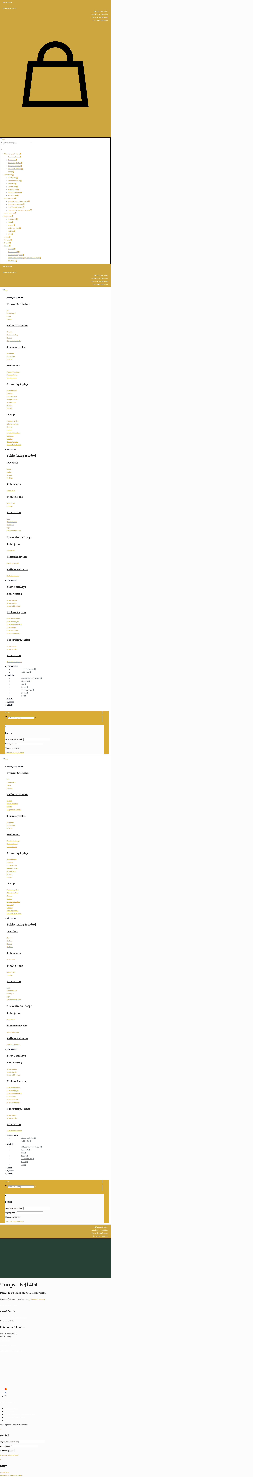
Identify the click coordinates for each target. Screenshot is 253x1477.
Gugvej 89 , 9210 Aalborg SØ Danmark (13, 1318)
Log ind (12, 1450)
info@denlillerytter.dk (7, 1345)
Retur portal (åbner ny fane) (14, 1417)
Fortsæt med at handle (8, 1475)
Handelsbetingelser (11, 1408)
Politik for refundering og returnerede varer (19, 1414)
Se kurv (20, 1475)
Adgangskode (5, 1446)
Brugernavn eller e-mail (9, 1442)
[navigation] (126, 1467)
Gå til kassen (4, 1472)
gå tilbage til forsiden (37, 1299)
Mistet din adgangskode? (9, 1455)
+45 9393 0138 (5, 1341)
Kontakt (7, 1420)
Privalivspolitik (9, 1411)
